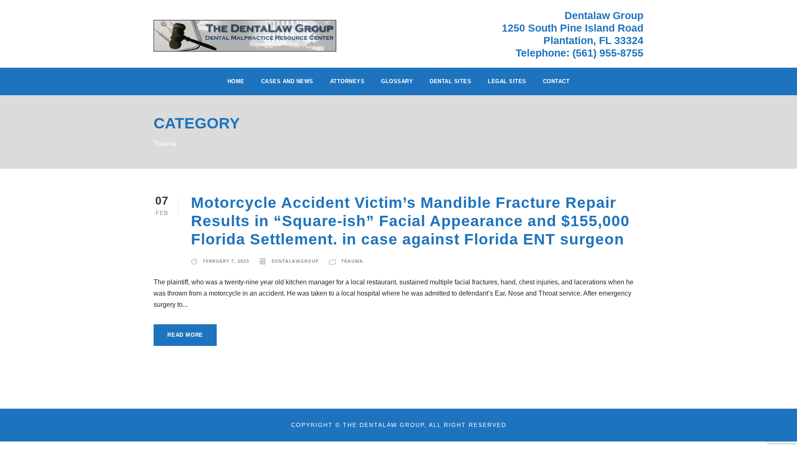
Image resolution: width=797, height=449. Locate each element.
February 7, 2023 (226, 261)
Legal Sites (507, 81)
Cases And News (287, 81)
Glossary (397, 81)
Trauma (352, 261)
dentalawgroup (295, 261)
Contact (556, 81)
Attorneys (347, 81)
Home (235, 81)
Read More (185, 335)
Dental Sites (450, 81)
